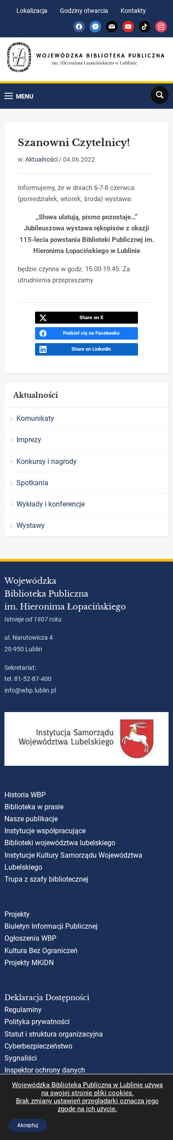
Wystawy (30, 525)
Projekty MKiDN (29, 962)
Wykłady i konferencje (50, 504)
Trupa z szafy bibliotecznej (46, 879)
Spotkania (32, 483)
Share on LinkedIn (91, 349)
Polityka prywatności (37, 1021)
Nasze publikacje (31, 819)
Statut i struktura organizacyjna (53, 1034)
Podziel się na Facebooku (91, 333)
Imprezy (28, 439)
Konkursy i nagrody (46, 461)
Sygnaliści (20, 1058)
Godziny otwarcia (84, 10)
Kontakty (133, 10)
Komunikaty (35, 418)
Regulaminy (23, 1009)
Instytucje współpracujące (45, 831)
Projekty (17, 914)
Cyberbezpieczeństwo (38, 1046)
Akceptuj (27, 1125)
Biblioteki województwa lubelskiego (59, 843)
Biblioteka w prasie (33, 807)
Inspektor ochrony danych (44, 1070)
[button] (18, 96)
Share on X (91, 318)
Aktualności (41, 159)
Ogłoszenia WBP (30, 938)
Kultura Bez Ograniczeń (41, 950)
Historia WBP (25, 795)
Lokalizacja (31, 10)
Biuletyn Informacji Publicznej (51, 926)
